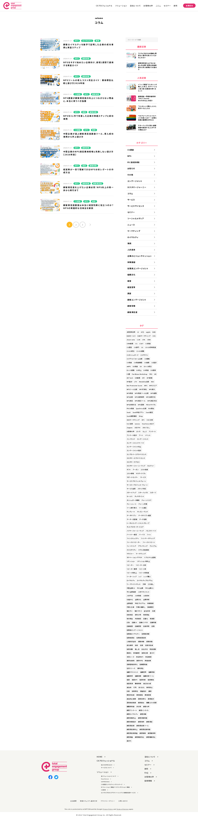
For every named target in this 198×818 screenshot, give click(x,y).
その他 (130, 174)
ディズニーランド (142, 512)
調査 (129, 293)
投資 (141, 645)
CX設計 (154, 362)
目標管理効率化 (132, 664)
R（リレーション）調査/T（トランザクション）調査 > (116, 787)
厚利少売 (138, 615)
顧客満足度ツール (142, 726)
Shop (141, 416)
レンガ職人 (147, 576)
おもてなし (146, 427)
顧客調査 (130, 737)
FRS (150, 374)
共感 (153, 611)
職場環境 (138, 683)
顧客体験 (131, 305)
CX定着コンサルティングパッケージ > (113, 784)
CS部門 (136, 347)
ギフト (129, 469)
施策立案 (145, 653)
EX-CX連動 (131, 370)
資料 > (147, 769)
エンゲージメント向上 (134, 447)
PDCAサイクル (151, 405)
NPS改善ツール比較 (141, 393)
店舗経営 (130, 626)
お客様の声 (148, 5)
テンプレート (131, 512)
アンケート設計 (132, 435)
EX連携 (153, 370)
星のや (152, 653)
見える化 (141, 687)
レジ (140, 576)
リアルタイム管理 (149, 557)
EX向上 (139, 370)
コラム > (148, 761)
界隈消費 (148, 661)
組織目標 (138, 676)
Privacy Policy (108, 809)
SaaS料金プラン (138, 412)
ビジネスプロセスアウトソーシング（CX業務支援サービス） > (119, 793)
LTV (135, 382)
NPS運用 (141, 405)
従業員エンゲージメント (137, 268)
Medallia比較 (144, 382)
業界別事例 (131, 661)
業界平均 (139, 661)
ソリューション (121, 5)
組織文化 (131, 274)
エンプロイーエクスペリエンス (136, 454)
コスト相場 (130, 473)
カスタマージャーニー (136, 187)
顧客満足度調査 (132, 733)
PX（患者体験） (133, 162)
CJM (138, 340)
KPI (143, 378)
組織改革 (130, 676)
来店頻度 (148, 657)
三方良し (151, 584)
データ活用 (143, 519)
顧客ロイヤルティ (132, 714)
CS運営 (129, 347)
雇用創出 (141, 703)
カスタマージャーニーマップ (136, 466)
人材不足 (130, 596)
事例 (129, 243)
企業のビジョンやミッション (139, 256)
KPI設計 (129, 382)
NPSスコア (153, 385)
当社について (135, 5)
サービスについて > (107, 767)
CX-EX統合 (131, 351)
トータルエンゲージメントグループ (138, 523)
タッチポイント (139, 496)
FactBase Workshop (139, 374)
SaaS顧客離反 (132, 416)
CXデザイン (144, 355)
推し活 (137, 649)
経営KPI (135, 680)
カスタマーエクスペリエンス (136, 458)
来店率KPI (139, 657)
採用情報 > (149, 781)
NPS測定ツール (140, 401)
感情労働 (149, 641)
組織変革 (143, 672)
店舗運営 (138, 626)
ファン (149, 534)
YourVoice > (106, 779)
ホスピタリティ (131, 550)
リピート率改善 (144, 573)
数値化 (129, 653)
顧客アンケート (132, 710)
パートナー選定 (132, 534)
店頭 (153, 626)
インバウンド (131, 439)
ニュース (131, 224)
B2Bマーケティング (144, 336)
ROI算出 (151, 408)
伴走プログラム (140, 603)
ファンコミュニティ (133, 538)
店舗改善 (153, 622)
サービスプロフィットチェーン (136, 481)
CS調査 (130, 149)
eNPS (129, 366)
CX (142, 347)
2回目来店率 (131, 332)
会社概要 (73, 801)
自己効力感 (147, 683)
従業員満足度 (141, 638)
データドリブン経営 (144, 515)
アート (141, 435)
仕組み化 (130, 599)
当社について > (151, 757)
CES (154, 336)
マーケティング (133, 231)
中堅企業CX (131, 588)
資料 (175, 5)
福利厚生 (140, 668)
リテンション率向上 (143, 561)
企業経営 (130, 603)
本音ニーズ (130, 657)
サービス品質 (131, 489)
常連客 (152, 619)
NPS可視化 (143, 389)
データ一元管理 (132, 519)
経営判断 (142, 680)
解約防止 (149, 687)
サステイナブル (141, 473)
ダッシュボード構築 (133, 500)
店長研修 (146, 626)
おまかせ (138, 427)
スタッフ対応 (142, 489)
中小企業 (140, 588)
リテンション (131, 561)
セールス (130, 496)
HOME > (101, 757)
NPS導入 (152, 389)
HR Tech (130, 378)
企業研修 (146, 599)
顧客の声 (146, 706)
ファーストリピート (149, 542)
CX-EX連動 (140, 351)
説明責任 (135, 691)
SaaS (129, 412)
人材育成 (138, 596)
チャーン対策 (142, 504)
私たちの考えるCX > (108, 765)
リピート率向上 (132, 573)
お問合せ (189, 5)
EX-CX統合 (148, 366)
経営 (129, 281)
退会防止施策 (131, 699)
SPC (143, 420)
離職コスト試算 (151, 703)
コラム (158, 5)
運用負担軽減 (131, 703)
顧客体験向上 (131, 718)
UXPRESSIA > (106, 782)
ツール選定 (143, 508)
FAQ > (147, 773)
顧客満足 (149, 722)
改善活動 (153, 649)
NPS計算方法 (131, 405)
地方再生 (130, 619)
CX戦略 (147, 359)
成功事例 (130, 645)
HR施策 (137, 378)
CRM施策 (130, 343)
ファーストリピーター (134, 542)
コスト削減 (144, 469)
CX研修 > (104, 790)
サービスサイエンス (135, 206)
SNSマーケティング (133, 420)
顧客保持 (141, 722)
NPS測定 (130, 401)
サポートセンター (132, 477)
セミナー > (149, 765)
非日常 (138, 706)
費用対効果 (131, 695)
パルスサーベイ (151, 531)
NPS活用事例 (139, 397)
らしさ (145, 431)
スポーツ (153, 492)
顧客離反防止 (139, 737)
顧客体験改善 (142, 718)
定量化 (145, 619)
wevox (137, 424)
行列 (134, 687)
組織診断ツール (148, 676)
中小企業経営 (131, 592)
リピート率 (142, 569)
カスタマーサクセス (133, 462)
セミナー (167, 5)
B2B (154, 332)
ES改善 (135, 366)
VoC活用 (130, 424)
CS (136, 343)
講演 (149, 691)
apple (148, 332)
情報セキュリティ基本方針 (88, 801)
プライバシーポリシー (108, 801)
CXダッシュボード (133, 355)
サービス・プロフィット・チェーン (137, 485)
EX (141, 366)
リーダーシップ (132, 576)
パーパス (142, 534)
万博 (144, 584)
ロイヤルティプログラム (145, 580)
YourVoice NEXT (148, 424)
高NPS (129, 741)
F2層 (128, 374)
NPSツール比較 (132, 389)
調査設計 (143, 691)
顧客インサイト (144, 710)
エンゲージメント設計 (134, 450)
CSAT (141, 343)
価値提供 (150, 607)
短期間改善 (143, 664)
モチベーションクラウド (134, 557)
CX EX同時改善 (150, 347)
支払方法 (144, 649)
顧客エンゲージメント (136, 299)
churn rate (131, 340)
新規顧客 (136, 653)
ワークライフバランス (134, 584)
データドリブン (131, 515)
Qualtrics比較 (141, 408)
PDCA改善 (130, 408)
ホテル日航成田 (143, 550)
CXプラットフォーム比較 (134, 359)
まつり (138, 431)
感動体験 (141, 641)
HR (155, 374)
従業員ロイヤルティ (133, 634)
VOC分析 (150, 420)
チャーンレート (131, 504)
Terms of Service (123, 809)
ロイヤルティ (133, 237)
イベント (148, 435)
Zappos (130, 427)
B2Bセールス (131, 336)
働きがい (130, 611)
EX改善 (146, 370)
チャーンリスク (146, 500)
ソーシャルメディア (135, 218)
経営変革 (131, 287)
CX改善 (129, 362)
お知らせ (131, 168)
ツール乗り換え (132, 508)
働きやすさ (138, 611)
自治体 (129, 687)
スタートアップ (131, 492)
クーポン (136, 469)
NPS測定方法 (152, 401)
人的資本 (131, 249)
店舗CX (134, 622)
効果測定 (130, 615)
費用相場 (139, 695)
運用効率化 (142, 699)
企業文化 (138, 599)
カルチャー (150, 466)
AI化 (142, 332)
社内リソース (131, 668)
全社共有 (147, 611)
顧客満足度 (132, 312)
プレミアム (153, 546)
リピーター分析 (141, 565)
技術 (136, 645)
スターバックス (143, 492)
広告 (128, 622)
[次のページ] (87, 225)
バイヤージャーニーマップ (135, 531)
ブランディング (143, 546)
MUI (152, 382)
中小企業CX (149, 588)
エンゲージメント (134, 181)
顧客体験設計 (131, 722)
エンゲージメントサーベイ (135, 443)
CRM (149, 340)
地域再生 (146, 615)
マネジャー (130, 554)
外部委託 (138, 619)
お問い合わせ (123, 801)
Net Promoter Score (134, 385)
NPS (129, 156)
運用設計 (151, 699)
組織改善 (151, 672)
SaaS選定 (149, 412)
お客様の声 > (150, 777)
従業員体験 (145, 634)
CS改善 (148, 343)
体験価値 (131, 262)
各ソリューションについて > (109, 776)
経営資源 (130, 683)
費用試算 (148, 695)
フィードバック (131, 546)
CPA (143, 340)
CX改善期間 (138, 362)
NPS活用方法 (150, 397)
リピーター (130, 565)
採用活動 (130, 649)
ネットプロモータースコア (135, 527)
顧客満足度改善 (145, 729)
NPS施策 (154, 393)
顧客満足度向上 (132, 729)
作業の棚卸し (140, 607)
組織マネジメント (132, 672)
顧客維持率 (152, 733)
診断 (128, 691)
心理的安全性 (131, 641)
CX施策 (146, 362)
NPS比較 (130, 397)
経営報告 (151, 680)
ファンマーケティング (148, 538)
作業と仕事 (130, 607)
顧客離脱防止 (151, 737)
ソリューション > (104, 772)
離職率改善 (131, 706)
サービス (131, 199)
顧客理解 (143, 733)
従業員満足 (131, 638)
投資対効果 (149, 645)
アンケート (152, 431)
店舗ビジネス (143, 622)
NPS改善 (130, 393)
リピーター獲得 (132, 569)
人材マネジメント (144, 592)
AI (138, 332)
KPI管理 (149, 378)
